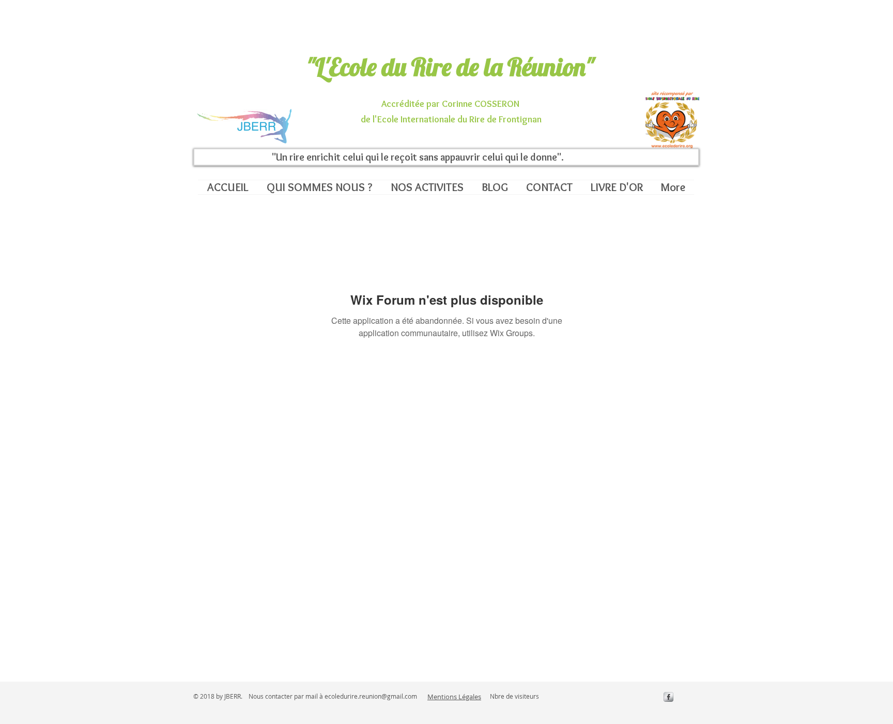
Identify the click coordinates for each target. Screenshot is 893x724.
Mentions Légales (454, 696)
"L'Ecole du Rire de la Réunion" (450, 66)
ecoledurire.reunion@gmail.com (371, 696)
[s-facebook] (668, 697)
